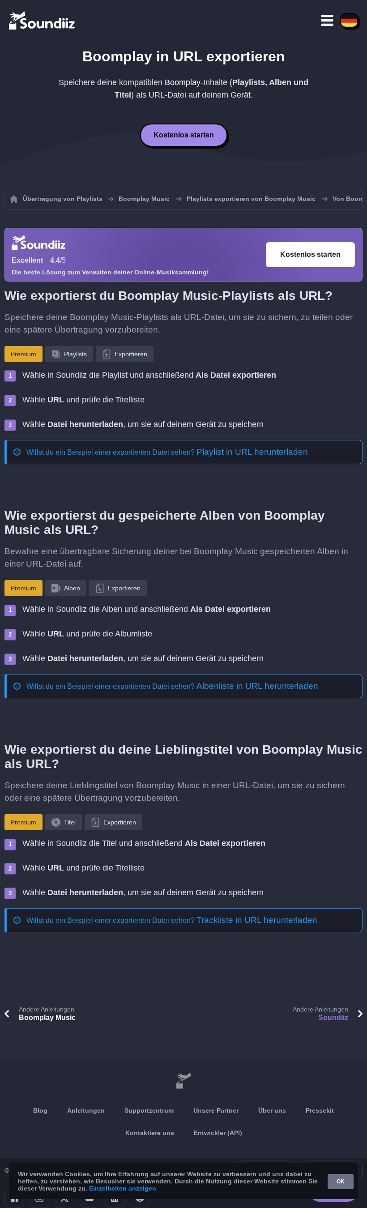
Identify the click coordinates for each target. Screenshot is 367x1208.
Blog (40, 1110)
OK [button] (341, 1181)
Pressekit (320, 1110)
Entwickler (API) (218, 1132)
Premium (23, 354)
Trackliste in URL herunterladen (256, 920)
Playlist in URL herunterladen (252, 452)
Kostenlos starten (184, 135)
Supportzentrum (149, 1110)
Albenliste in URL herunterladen (257, 686)
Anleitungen (86, 1110)
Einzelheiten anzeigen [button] (122, 1188)
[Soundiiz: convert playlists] (183, 1081)
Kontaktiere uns (149, 1132)
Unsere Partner (216, 1110)
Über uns (272, 1110)
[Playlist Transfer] (42, 20)
